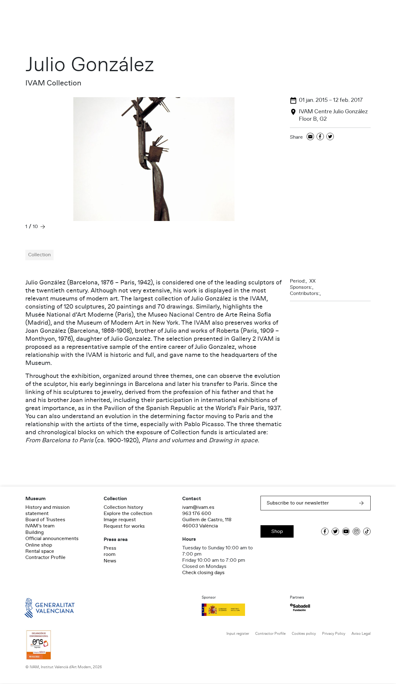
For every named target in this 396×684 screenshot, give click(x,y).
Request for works (124, 526)
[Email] (310, 137)
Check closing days (203, 572)
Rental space (39, 551)
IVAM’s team (39, 526)
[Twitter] (330, 137)
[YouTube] (346, 531)
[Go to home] (40, 607)
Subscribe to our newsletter (298, 503)
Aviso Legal (361, 633)
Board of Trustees (45, 520)
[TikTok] (367, 531)
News (110, 561)
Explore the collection (128, 513)
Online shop (38, 545)
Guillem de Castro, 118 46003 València (206, 523)
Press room (110, 551)
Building (34, 532)
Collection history (123, 507)
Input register (237, 633)
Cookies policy (304, 633)
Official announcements (52, 538)
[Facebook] (320, 137)
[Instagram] (356, 531)
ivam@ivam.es (198, 507)
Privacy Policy (333, 633)
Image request (120, 520)
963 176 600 (196, 513)
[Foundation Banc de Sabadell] (300, 607)
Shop (277, 531)
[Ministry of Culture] (242, 610)
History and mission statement (47, 510)
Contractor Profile (45, 557)
